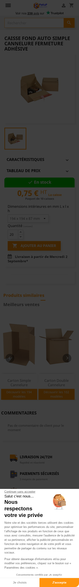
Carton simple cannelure (19, 382)
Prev (9, 358)
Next (67, 358)
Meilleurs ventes (21, 304)
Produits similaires (23, 295)
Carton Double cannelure (56, 382)
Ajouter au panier (34, 245)
